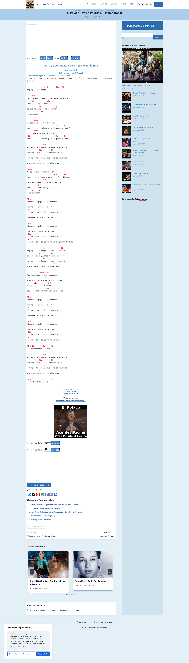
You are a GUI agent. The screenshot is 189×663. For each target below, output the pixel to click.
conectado (50, 610)
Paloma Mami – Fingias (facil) (43, 516)
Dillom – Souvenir (140, 162)
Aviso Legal (81, 622)
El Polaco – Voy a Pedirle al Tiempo (71, 401)
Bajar (49, 58)
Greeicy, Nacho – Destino (41, 519)
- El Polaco (78, 10)
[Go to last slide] (32, 572)
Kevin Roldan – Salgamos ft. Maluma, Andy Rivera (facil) (54, 505)
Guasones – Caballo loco (142, 173)
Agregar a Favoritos (39, 485)
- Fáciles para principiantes (94, 10)
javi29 (89, 17)
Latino (64, 58)
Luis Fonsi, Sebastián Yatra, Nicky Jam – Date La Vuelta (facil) (57, 512)
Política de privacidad (103, 622)
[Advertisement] (71, 40)
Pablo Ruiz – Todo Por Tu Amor (91, 581)
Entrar (158, 4)
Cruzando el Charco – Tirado (144, 93)
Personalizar (13, 654)
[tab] (66, 594)
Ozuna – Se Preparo (106, 534)
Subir (43, 58)
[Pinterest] (150, 4)
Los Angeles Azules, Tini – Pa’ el (145, 104)
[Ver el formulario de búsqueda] (87, 4)
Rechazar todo (28, 654)
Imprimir (76, 58)
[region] (28, 641)
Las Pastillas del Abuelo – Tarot (136, 85)
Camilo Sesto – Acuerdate (143, 127)
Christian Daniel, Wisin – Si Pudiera (45, 508)
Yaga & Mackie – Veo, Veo (143, 116)
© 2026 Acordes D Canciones (94, 628)
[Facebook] (138, 4)
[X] (142, 4)
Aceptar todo (43, 654)
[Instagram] (146, 4)
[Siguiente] (110, 572)
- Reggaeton (110, 10)
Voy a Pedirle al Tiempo (36, 527)
